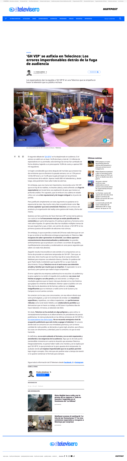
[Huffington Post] (110, 9)
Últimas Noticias (15, 18)
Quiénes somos (47, 456)
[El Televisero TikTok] (74, 456)
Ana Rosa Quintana (34, 1)
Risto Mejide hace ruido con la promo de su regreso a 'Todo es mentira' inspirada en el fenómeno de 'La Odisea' (68, 398)
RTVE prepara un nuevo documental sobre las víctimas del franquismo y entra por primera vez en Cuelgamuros (103, 165)
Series (34, 18)
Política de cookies (38, 456)
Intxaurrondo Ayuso (45, 1)
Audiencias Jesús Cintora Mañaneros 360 (61, 1)
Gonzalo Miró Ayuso (89, 1)
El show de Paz (24, 1)
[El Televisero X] (66, 456)
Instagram (79, 362)
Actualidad (26, 18)
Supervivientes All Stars (101, 1)
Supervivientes (43, 18)
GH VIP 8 (48, 157)
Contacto (54, 456)
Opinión (28, 52)
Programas (63, 18)
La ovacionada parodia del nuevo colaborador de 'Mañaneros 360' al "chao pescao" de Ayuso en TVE (104, 205)
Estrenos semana (112, 1)
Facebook (67, 362)
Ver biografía (41, 375)
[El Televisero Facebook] (64, 456)
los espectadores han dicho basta (40, 319)
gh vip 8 (34, 386)
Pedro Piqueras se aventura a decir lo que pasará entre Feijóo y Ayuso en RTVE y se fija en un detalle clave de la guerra (104, 175)
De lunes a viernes (14, 1)
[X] (46, 71)
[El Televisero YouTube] (71, 456)
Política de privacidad (14, 456)
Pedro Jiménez (40, 72)
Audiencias (53, 18)
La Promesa (121, 1)
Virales (71, 18)
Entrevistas (88, 18)
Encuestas (79, 18)
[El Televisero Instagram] (69, 456)
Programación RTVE (78, 1)
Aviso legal (5, 456)
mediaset (40, 386)
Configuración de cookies (27, 456)
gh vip (29, 386)
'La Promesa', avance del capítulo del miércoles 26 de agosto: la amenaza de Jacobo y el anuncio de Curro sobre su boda (104, 196)
